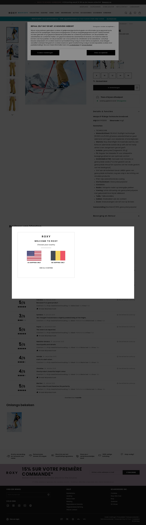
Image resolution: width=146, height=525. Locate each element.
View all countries (46, 268)
